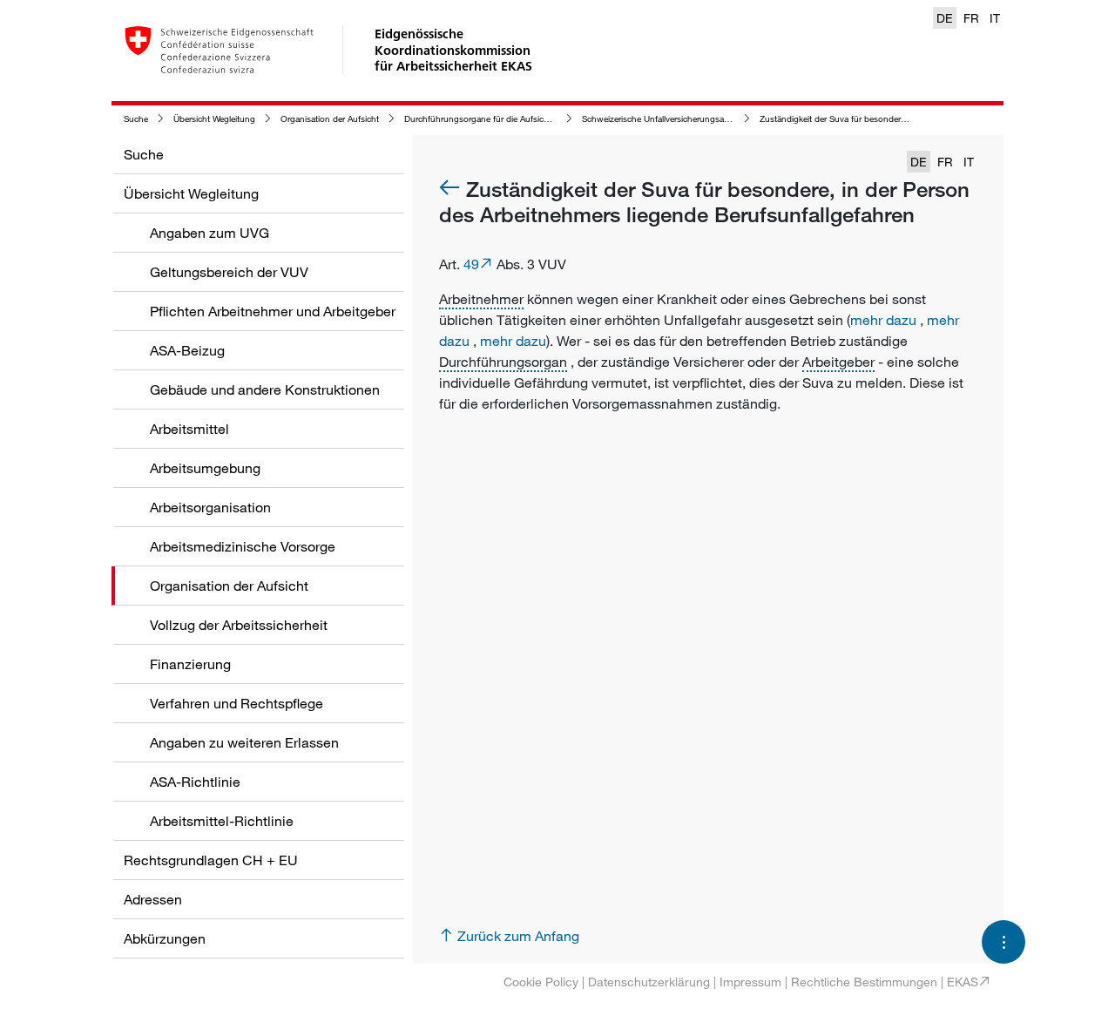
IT (995, 17)
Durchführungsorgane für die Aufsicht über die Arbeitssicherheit (527, 119)
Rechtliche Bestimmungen (864, 981)
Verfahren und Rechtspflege (236, 703)
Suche (136, 119)
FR (971, 17)
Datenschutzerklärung (649, 981)
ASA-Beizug (187, 350)
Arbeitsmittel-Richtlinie (222, 821)
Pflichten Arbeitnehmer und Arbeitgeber (272, 311)
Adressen (153, 899)
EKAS (962, 981)
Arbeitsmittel (189, 428)
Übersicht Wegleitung (214, 119)
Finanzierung (190, 664)
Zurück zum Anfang (518, 936)
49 (471, 264)
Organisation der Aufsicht (329, 119)
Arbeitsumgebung (205, 468)
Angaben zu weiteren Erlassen (244, 742)
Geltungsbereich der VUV (229, 272)
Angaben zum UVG (209, 232)
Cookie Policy (540, 981)
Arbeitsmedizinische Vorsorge (242, 546)
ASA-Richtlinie (195, 781)
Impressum (750, 981)
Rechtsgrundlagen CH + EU (211, 860)
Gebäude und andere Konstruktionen (265, 389)
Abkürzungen (165, 938)
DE (944, 17)
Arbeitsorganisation (210, 507)
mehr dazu (883, 319)
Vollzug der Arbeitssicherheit (239, 624)
